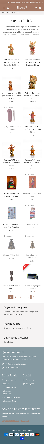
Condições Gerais (9, 387)
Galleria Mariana (6, 13)
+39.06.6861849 (11, 367)
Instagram (30, 384)
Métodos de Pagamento (6, 392)
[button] (38, 2)
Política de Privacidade (11, 397)
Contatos (5, 384)
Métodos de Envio (9, 401)
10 (28, 297)
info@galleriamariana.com (15, 364)
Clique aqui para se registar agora (15, 420)
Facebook (30, 380)
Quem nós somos (9, 380)
